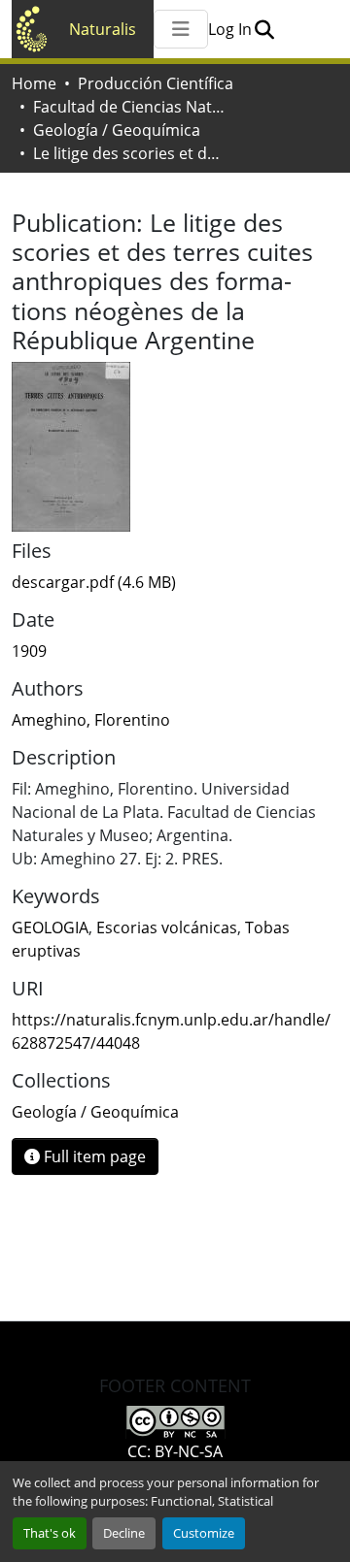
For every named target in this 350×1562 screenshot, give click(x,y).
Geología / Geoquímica (116, 130)
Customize (203, 1533)
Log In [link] (230, 29)
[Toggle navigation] (181, 29)
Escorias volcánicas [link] (166, 927)
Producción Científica (155, 83)
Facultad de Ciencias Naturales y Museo (130, 106)
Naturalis (102, 29)
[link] (175, 582)
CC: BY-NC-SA (175, 1451)
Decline (124, 1533)
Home (34, 83)
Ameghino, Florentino (91, 720)
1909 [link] (29, 651)
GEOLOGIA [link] (50, 927)
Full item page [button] (93, 1156)
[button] (264, 29)
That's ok (49, 1533)
